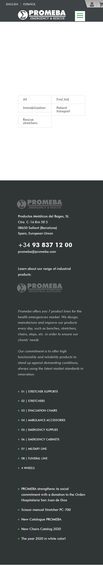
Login (92, 4)
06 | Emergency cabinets (40, 439)
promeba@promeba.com (37, 252)
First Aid (63, 99)
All (25, 99)
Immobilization (34, 108)
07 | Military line (34, 449)
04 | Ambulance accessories (43, 420)
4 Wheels (28, 468)
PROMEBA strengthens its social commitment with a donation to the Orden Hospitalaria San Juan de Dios (53, 494)
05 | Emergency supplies (39, 430)
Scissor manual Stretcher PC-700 (46, 510)
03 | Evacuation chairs (39, 410)
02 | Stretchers (33, 401)
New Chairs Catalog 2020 (41, 529)
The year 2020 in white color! (43, 539)
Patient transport (63, 109)
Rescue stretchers (30, 121)
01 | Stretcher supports (39, 391)
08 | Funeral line (34, 458)
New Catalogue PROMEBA (41, 519)
